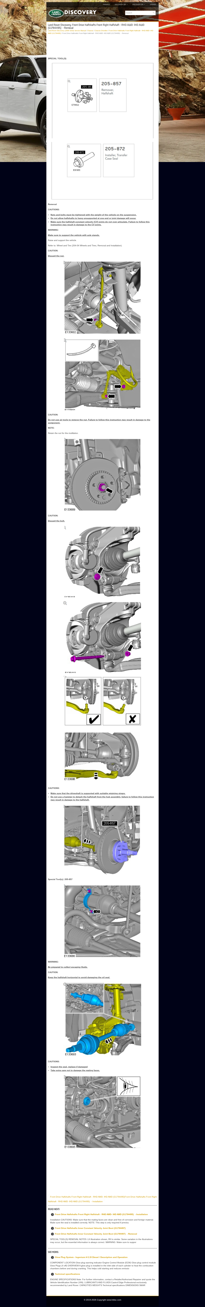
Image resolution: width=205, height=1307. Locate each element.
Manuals (106, 4)
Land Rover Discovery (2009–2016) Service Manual (67, 30)
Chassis (90, 30)
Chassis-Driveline (101, 30)
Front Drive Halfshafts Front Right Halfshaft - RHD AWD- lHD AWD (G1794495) (87, 1197)
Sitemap (153, 4)
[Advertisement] (102, 46)
